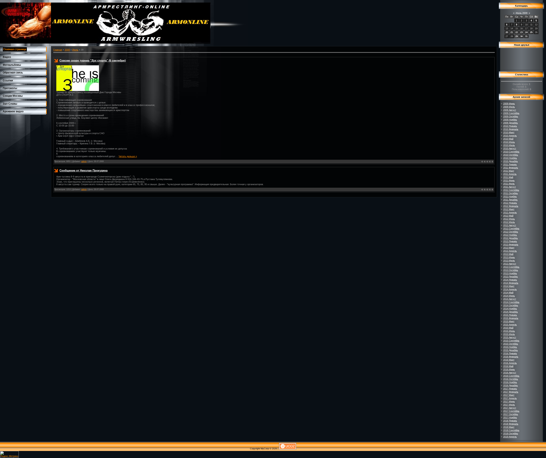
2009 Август (509, 110)
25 (531, 32)
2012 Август (509, 225)
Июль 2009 (521, 13)
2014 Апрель (510, 289)
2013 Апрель (510, 251)
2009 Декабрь (510, 122)
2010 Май (508, 139)
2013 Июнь (509, 257)
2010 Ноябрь (510, 158)
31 (526, 36)
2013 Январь (510, 241)
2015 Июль (509, 334)
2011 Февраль (510, 167)
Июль (75, 49)
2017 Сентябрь (511, 411)
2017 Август (509, 408)
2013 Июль (509, 260)
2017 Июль (509, 404)
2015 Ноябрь (510, 347)
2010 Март (508, 132)
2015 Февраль (510, 318)
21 (511, 32)
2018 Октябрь (510, 433)
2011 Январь (510, 164)
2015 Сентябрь (511, 340)
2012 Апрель (510, 212)
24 (526, 32)
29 (516, 36)
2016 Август (509, 372)
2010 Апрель (510, 135)
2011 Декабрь (510, 199)
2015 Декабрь (510, 350)
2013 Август (509, 263)
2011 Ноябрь (510, 196)
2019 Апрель (510, 436)
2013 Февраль (510, 244)
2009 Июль (509, 106)
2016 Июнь (509, 369)
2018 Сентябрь (511, 430)
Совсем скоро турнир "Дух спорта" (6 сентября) (93, 60)
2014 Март (508, 286)
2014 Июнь (509, 295)
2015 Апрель (510, 324)
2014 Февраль (510, 283)
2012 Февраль (510, 206)
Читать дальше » (128, 156)
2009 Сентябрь (511, 113)
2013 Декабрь (510, 276)
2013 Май (508, 254)
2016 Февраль (510, 356)
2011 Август (509, 187)
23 (521, 32)
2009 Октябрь (510, 116)
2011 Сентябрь (511, 190)
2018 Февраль (510, 424)
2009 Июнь (509, 103)
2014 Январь (510, 279)
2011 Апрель (510, 174)
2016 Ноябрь (510, 382)
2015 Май (508, 327)
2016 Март (508, 359)
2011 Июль (509, 183)
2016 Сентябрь (511, 376)
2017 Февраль (510, 392)
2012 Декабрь (510, 238)
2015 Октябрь (510, 343)
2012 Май (508, 215)
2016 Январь (510, 353)
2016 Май (508, 366)
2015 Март (508, 321)
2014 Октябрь (510, 305)
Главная (57, 49)
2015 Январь (510, 315)
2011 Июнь (509, 180)
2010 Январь (510, 126)
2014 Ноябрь (510, 308)
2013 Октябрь (510, 270)
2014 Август (509, 299)
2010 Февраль (510, 129)
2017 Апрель (510, 398)
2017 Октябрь (510, 414)
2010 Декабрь (510, 161)
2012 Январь (510, 203)
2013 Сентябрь (511, 267)
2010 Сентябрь (511, 151)
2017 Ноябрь (510, 417)
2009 (67, 49)
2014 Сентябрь (511, 302)
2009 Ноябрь (510, 119)
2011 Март (508, 171)
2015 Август (509, 337)
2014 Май (508, 292)
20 (506, 32)
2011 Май (508, 177)
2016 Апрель (510, 363)
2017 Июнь (509, 401)
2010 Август (509, 148)
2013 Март (508, 247)
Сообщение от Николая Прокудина (83, 170)
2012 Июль (509, 222)
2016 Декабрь (510, 385)
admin (84, 161)
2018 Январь (510, 420)
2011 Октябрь (510, 193)
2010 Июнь (509, 142)
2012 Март (508, 209)
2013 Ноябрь (510, 273)
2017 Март (508, 395)
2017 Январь (510, 388)
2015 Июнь (509, 331)
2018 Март (508, 427)
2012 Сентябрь (511, 228)
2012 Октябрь (510, 231)
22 (516, 32)
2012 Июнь (509, 219)
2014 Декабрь (510, 311)
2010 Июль (509, 145)
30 (521, 36)
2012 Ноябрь (510, 235)
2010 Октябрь (510, 155)
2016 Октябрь (510, 379)
